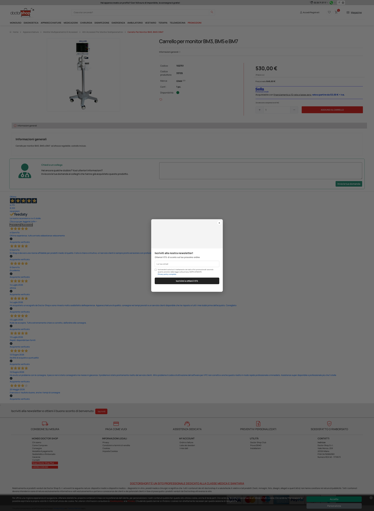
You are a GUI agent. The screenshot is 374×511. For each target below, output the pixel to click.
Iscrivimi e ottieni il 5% (187, 281)
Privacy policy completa (167, 274)
